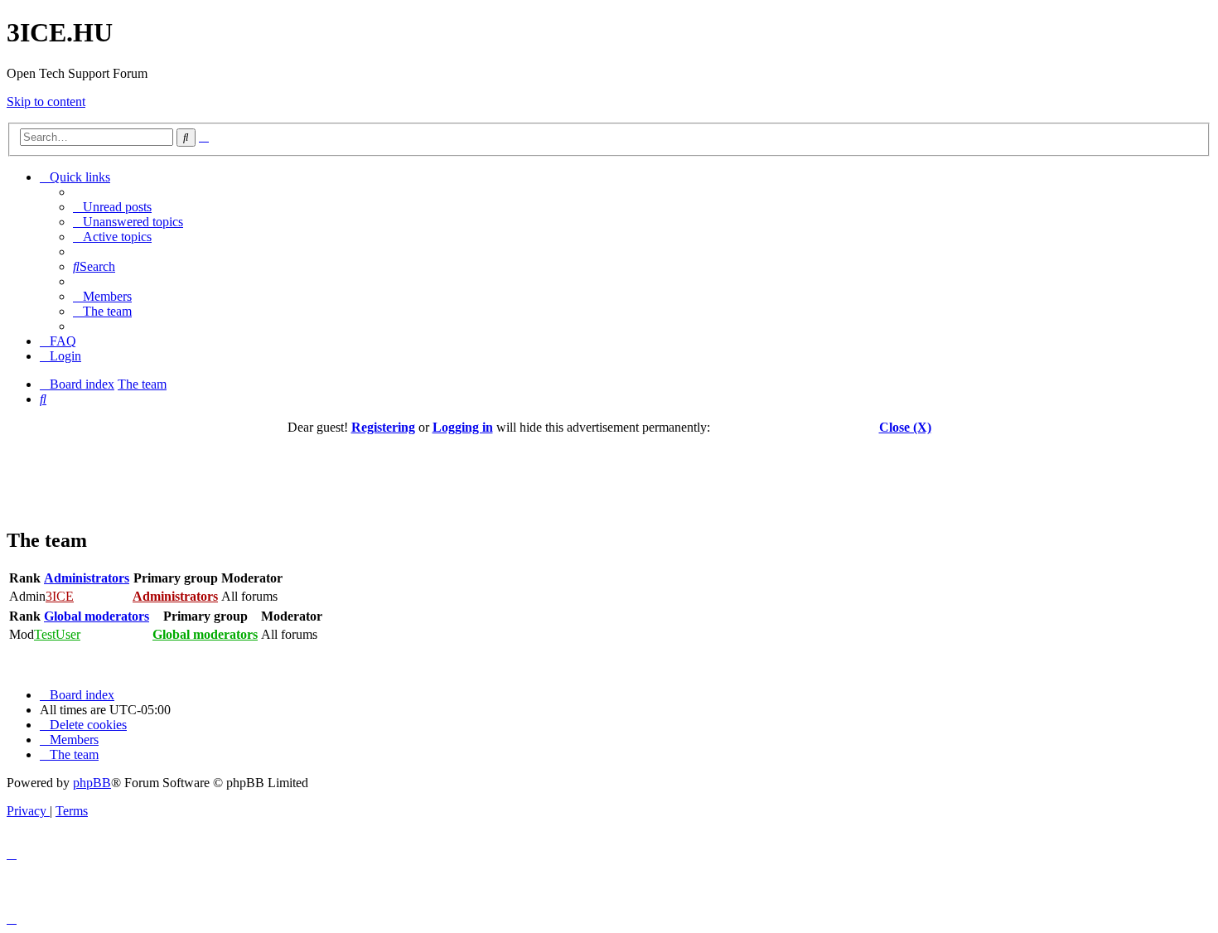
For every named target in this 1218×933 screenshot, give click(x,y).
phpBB (92, 783)
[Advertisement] (609, 472)
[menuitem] (112, 207)
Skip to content (46, 101)
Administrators (86, 578)
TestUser (57, 634)
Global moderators (96, 616)
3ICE (60, 596)
